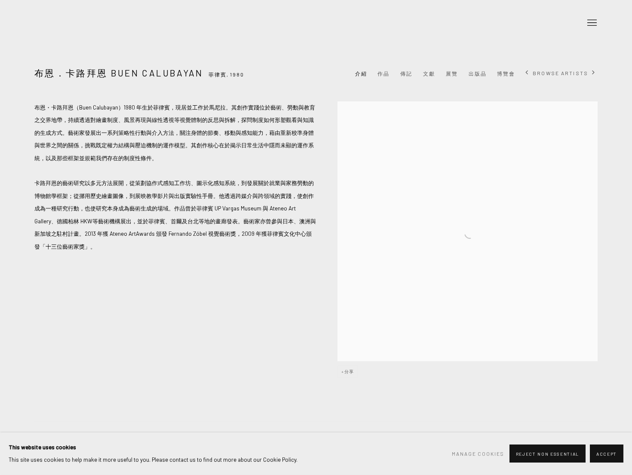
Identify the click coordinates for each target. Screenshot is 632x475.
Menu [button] (591, 23)
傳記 (406, 73)
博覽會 (506, 73)
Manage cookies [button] (478, 454)
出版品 (478, 73)
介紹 (361, 73)
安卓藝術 (90, 23)
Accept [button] (606, 454)
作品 (383, 73)
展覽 (452, 73)
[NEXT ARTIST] (594, 73)
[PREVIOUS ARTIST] (527, 73)
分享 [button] (349, 371)
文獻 (429, 73)
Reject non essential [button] (547, 454)
